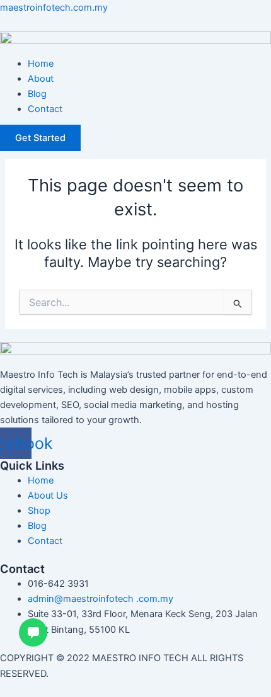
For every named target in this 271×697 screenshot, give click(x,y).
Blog (37, 93)
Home (41, 63)
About (41, 78)
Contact (45, 109)
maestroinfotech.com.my (54, 7)
